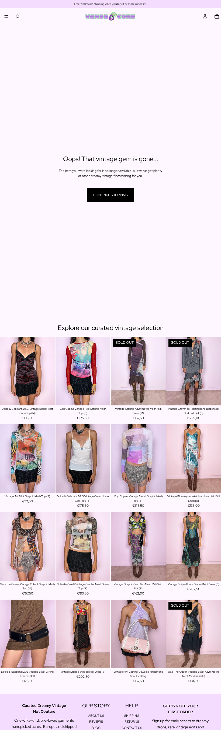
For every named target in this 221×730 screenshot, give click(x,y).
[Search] (18, 16)
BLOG (96, 728)
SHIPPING (131, 716)
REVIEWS (96, 722)
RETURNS (132, 722)
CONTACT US (132, 728)
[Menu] (6, 16)
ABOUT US (96, 716)
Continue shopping (110, 195)
